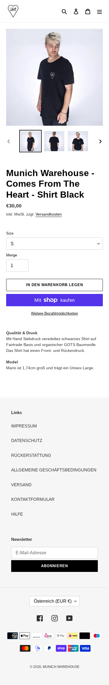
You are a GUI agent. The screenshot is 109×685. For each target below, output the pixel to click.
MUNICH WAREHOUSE (61, 667)
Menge (11, 255)
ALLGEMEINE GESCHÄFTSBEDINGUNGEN (53, 469)
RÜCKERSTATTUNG (31, 455)
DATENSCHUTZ (26, 440)
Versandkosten (48, 214)
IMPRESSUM (24, 426)
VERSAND (21, 484)
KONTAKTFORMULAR (32, 499)
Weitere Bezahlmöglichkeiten (54, 313)
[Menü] (99, 11)
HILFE (17, 514)
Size (9, 233)
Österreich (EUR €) (53, 601)
